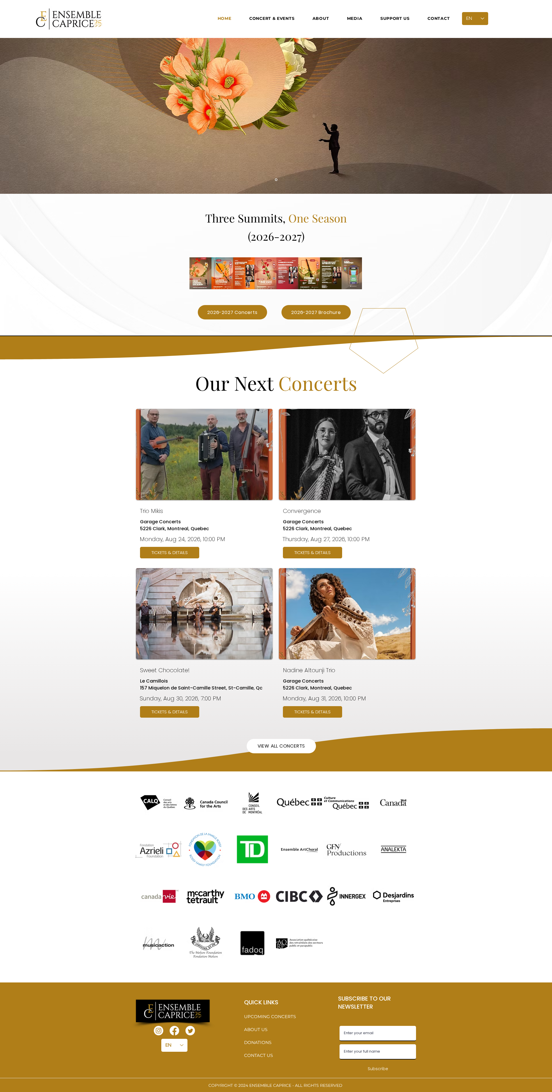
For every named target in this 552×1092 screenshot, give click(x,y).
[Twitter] (190, 1030)
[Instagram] (158, 1030)
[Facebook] (174, 1030)
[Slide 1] (276, 180)
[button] (272, 18)
